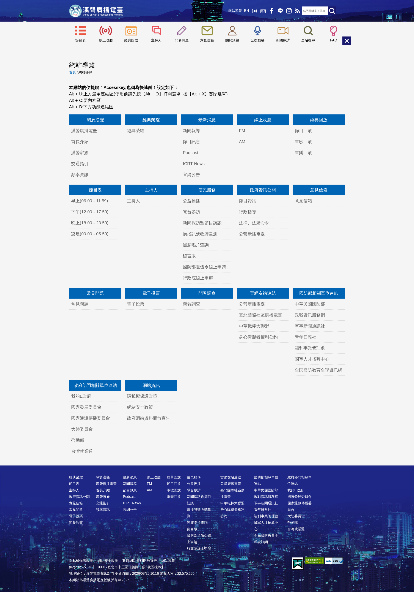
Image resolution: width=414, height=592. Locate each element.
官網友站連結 (263, 293)
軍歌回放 (303, 141)
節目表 (80, 40)
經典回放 (263, 10)
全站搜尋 (308, 40)
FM (242, 130)
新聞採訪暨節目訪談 (202, 222)
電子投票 (151, 293)
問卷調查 (182, 40)
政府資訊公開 (263, 190)
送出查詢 (332, 10)
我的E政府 (81, 396)
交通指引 (79, 163)
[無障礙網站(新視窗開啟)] (314, 560)
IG (289, 10)
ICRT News (194, 163)
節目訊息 (191, 141)
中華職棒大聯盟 (254, 326)
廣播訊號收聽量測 (200, 233)
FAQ (333, 40)
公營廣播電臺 (252, 233)
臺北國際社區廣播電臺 (260, 315)
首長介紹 (79, 141)
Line (280, 10)
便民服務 (207, 190)
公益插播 (258, 40)
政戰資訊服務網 (310, 315)
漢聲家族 (79, 152)
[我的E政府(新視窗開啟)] (298, 563)
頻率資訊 (79, 174)
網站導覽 (235, 11)
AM (242, 141)
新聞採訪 (283, 40)
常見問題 (95, 293)
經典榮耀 (151, 119)
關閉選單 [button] (346, 40)
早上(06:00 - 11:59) (89, 200)
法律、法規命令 (254, 222)
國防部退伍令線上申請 (204, 266)
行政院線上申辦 (198, 277)
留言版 (189, 255)
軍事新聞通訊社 (310, 326)
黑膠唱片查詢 (196, 244)
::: (207, 468)
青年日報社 (305, 337)
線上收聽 (254, 10)
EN (246, 11)
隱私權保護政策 (142, 396)
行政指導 (247, 211)
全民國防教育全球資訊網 (318, 370)
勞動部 (77, 440)
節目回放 (303, 130)
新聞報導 (191, 130)
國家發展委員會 (86, 407)
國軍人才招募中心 (312, 359)
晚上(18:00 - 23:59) (89, 222)
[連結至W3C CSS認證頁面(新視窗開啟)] (334, 560)
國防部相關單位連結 (318, 293)
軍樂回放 (303, 152)
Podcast (190, 152)
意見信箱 (207, 40)
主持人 (156, 40)
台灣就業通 (82, 451)
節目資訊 (247, 200)
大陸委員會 (82, 429)
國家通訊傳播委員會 (90, 418)
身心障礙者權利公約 (258, 337)
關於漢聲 (232, 40)
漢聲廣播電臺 (96, 10)
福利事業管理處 (310, 348)
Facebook (271, 10)
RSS (297, 10)
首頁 (72, 72)
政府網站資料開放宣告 (148, 418)
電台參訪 (191, 211)
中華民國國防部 (310, 304)
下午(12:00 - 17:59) (89, 211)
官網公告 (191, 174)
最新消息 (207, 119)
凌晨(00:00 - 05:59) (89, 233)
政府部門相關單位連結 (95, 385)
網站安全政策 (140, 407)
